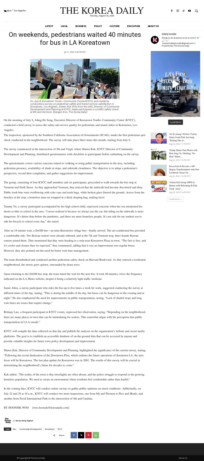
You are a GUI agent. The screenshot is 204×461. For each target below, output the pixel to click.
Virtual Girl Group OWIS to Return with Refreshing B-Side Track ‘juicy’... (183, 185)
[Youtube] (189, 11)
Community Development (30, 429)
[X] (81, 435)
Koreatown (50, 429)
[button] (196, 11)
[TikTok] (184, 11)
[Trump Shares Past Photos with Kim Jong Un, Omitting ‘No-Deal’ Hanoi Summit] (159, 154)
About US (183, 458)
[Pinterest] (88, 435)
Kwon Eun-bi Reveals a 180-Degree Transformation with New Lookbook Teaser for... (184, 169)
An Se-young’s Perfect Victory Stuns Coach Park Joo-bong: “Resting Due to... (183, 137)
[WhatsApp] (96, 435)
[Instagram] (177, 11)
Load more (174, 199)
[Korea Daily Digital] (8, 421)
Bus (14, 429)
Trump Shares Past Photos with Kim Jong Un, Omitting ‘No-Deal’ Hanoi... (183, 153)
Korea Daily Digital (24, 420)
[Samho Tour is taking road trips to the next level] (175, 84)
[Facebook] (172, 11)
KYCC (60, 429)
